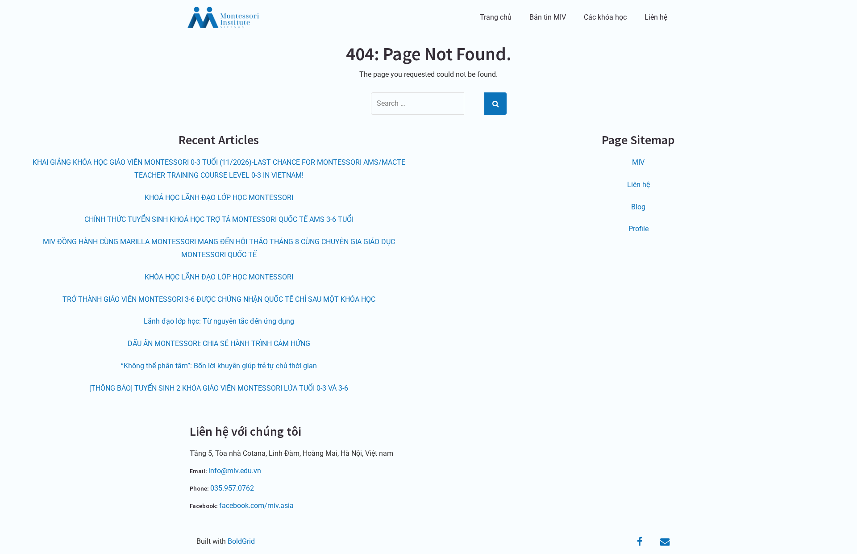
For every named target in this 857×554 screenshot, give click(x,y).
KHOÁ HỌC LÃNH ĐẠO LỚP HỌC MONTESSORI (219, 197)
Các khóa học (605, 17)
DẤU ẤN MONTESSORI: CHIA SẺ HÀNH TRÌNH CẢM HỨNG (219, 343)
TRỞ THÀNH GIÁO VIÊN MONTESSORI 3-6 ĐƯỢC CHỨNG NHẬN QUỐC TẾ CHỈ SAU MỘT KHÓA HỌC (218, 299)
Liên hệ (656, 17)
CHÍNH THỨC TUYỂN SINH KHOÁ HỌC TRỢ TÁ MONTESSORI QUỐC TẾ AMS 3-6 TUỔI (219, 219)
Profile (638, 229)
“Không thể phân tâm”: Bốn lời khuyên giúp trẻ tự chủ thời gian (219, 366)
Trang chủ (496, 17)
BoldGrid (241, 541)
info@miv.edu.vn (234, 471)
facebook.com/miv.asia (256, 505)
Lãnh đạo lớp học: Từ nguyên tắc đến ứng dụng (219, 321)
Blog (638, 207)
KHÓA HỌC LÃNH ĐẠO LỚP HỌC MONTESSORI (219, 277)
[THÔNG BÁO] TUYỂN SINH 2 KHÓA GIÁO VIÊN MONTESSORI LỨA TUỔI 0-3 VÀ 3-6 (218, 388)
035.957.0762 (232, 488)
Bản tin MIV (547, 17)
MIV (638, 162)
